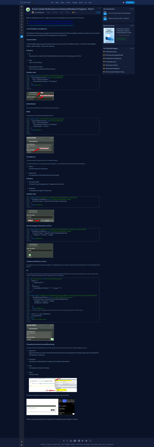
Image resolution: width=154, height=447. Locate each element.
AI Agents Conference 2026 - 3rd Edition (118, 18)
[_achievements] (22, 21)
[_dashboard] (22, 12)
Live (86, 2)
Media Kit (67, 444)
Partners (73, 444)
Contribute (130, 2)
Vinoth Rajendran (39, 12)
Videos (62, 2)
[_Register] (22, 441)
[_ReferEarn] (22, 27)
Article (98, 12)
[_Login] (22, 444)
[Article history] (48, 12)
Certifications (109, 444)
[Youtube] (75, 441)
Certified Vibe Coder (110, 61)
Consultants (87, 444)
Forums (68, 2)
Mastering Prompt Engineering (113, 58)
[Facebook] (64, 441)
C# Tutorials (79, 444)
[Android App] (83, 441)
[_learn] (22, 18)
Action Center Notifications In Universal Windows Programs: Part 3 (51, 25)
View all (132, 9)
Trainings (74, 2)
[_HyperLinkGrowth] (21, 36)
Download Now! (121, 38)
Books (81, 2)
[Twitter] (67, 441)
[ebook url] (109, 42)
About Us (43, 444)
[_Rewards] (22, 30)
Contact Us (49, 444)
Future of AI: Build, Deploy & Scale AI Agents (119, 13)
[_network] (22, 24)
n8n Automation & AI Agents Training (114, 72)
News (57, 2)
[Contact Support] (90, 441)
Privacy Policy (56, 444)
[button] (67, 12)
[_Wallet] (22, 15)
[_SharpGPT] (22, 33)
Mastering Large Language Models (114, 55)
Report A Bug (98, 444)
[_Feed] (22, 9)
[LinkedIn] (71, 441)
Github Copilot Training (111, 65)
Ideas (92, 444)
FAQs (103, 444)
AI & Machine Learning (111, 51)
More (90, 2)
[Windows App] (79, 441)
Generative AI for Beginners (112, 68)
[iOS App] (86, 441)
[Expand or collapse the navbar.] (22, 7)
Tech (52, 2)
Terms (63, 444)
